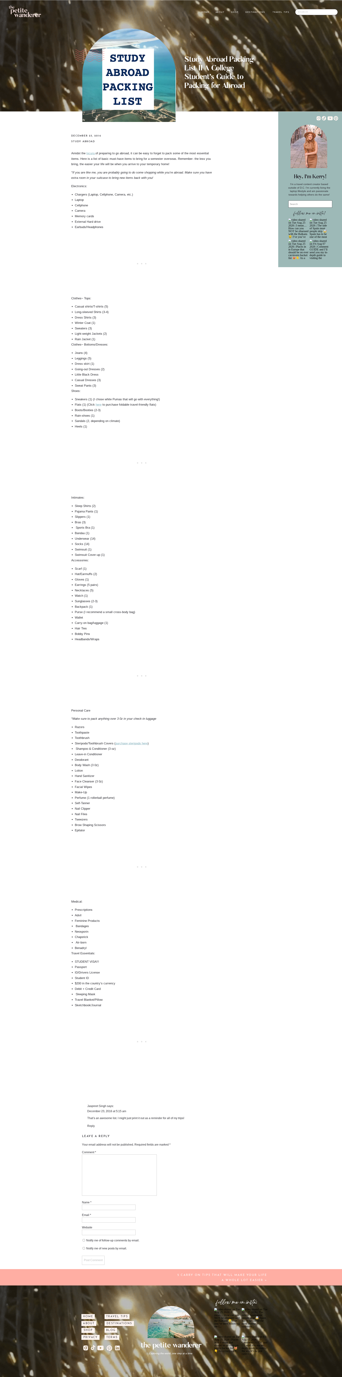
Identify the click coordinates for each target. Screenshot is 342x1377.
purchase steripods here (131, 743)
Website (87, 1227)
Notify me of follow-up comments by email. (112, 1240)
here (99, 404)
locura (90, 153)
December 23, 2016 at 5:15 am (106, 1111)
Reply (91, 1125)
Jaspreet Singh (96, 1106)
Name (86, 1202)
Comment (89, 1152)
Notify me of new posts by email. (106, 1248)
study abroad (83, 141)
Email (86, 1214)
